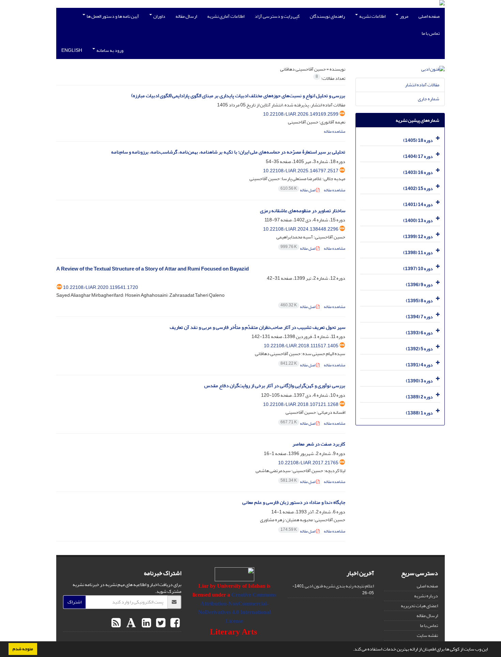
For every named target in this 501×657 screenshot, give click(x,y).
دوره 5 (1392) (419, 348)
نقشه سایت (427, 635)
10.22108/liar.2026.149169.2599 (300, 114)
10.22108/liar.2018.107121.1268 (300, 404)
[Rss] (116, 623)
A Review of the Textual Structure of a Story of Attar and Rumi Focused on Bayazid (152, 269)
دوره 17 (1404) (418, 156)
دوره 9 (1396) (419, 284)
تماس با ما (431, 33)
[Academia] (130, 623)
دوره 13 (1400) (418, 220)
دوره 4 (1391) (419, 364)
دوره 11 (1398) (418, 252)
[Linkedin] (145, 623)
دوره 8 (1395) (419, 300)
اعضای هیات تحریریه (419, 605)
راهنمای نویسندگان (327, 16)
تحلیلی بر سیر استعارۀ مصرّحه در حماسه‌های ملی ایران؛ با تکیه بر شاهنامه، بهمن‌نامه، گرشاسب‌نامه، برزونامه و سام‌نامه (228, 152)
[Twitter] (160, 623)
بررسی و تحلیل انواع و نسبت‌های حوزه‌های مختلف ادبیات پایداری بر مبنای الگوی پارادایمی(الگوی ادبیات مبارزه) (238, 96)
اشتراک (74, 602)
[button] (351, 650)
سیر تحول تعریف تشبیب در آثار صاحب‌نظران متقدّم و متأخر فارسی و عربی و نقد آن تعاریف (257, 327)
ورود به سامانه (109, 50)
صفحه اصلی (429, 16)
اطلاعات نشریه (372, 16)
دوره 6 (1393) (419, 332)
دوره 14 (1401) (418, 204)
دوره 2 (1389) (419, 397)
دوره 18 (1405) (418, 140)
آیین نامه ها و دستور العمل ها (112, 16)
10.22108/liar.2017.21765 (308, 462)
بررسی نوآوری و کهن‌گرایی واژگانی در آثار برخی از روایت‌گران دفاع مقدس (274, 386)
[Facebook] (174, 623)
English (71, 50)
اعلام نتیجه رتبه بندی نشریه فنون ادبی (339, 585)
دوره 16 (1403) (418, 172)
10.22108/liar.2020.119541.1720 (100, 287)
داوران (159, 16)
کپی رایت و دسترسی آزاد (277, 16)
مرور (403, 16)
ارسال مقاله (186, 16)
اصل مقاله (298, 190)
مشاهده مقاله (334, 131)
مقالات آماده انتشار (422, 84)
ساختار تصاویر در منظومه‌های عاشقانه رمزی (302, 211)
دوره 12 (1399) (418, 236)
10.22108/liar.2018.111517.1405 (301, 345)
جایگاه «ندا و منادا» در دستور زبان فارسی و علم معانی (293, 502)
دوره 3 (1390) (419, 380)
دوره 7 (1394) (419, 316)
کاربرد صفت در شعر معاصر (318, 444)
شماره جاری (428, 98)
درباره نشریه (426, 595)
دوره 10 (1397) (418, 268)
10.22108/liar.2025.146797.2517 (300, 170)
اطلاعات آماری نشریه (225, 16)
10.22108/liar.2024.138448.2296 (300, 229)
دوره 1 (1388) (419, 413)
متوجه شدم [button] (23, 649)
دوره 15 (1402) (418, 188)
